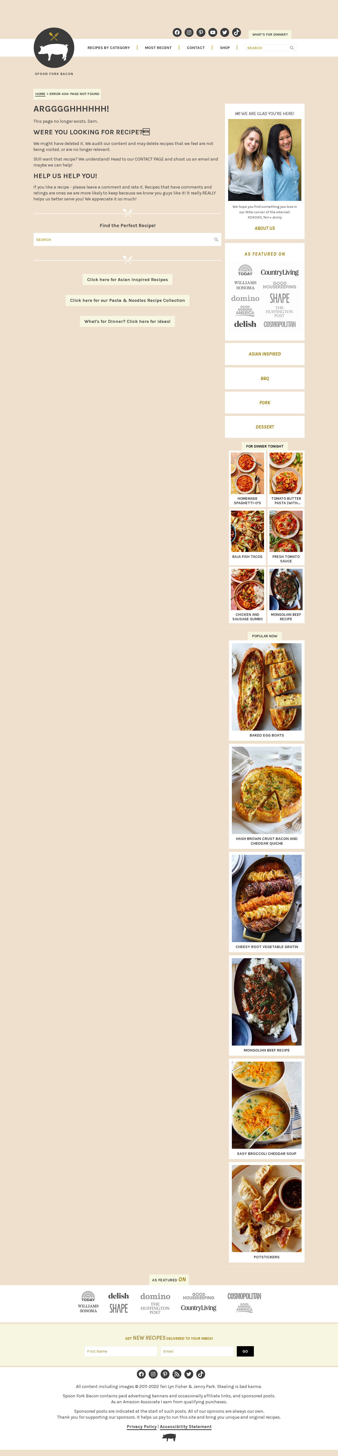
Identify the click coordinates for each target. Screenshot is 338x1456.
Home (40, 94)
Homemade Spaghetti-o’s (247, 500)
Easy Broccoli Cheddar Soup (266, 1153)
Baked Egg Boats (267, 735)
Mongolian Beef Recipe (286, 616)
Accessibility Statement (186, 1426)
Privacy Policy (142, 1426)
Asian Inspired (265, 354)
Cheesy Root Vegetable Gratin (267, 946)
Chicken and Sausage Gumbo (247, 616)
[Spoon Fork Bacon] (53, 50)
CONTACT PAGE (149, 159)
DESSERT (265, 427)
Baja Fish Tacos (247, 556)
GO (245, 1351)
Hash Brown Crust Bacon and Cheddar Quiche (267, 841)
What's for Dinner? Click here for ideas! (127, 321)
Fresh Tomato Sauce (286, 558)
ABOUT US (265, 228)
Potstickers (267, 1257)
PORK (264, 403)
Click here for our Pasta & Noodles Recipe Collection (127, 300)
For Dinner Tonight (265, 446)
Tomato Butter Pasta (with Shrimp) (286, 500)
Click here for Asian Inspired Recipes (127, 279)
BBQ (265, 378)
